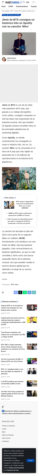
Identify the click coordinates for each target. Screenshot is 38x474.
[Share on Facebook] (16, 292)
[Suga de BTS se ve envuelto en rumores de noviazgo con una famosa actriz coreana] (32, 308)
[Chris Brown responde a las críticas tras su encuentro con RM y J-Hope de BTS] (32, 334)
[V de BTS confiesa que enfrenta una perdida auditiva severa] (32, 383)
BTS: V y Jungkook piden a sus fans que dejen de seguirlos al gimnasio (12, 371)
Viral (18, 14)
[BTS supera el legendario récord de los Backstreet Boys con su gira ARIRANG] (9, 205)
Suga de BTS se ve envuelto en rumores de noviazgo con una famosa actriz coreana (12, 308)
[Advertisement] (19, 83)
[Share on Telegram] (29, 292)
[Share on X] (20, 292)
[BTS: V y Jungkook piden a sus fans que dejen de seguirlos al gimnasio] (32, 371)
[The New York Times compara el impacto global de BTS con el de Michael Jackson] (32, 393)
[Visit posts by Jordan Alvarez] (4, 59)
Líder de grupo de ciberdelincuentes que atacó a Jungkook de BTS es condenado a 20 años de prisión (20, 221)
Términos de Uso (13, 470)
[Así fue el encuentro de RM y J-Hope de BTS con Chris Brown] (32, 361)
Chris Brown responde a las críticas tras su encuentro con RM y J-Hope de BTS (13, 334)
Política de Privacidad (16, 468)
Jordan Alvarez (11, 58)
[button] (30, 460)
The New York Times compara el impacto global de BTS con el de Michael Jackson (12, 394)
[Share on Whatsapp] (25, 292)
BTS (12, 284)
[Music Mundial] (13, 2)
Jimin (16, 284)
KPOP (4, 14)
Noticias (11, 14)
